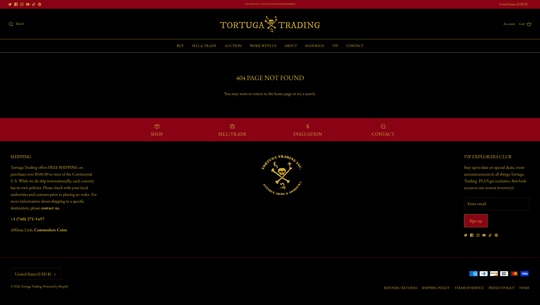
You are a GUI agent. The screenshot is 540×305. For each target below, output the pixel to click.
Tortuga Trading (31, 286)
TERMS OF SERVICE (469, 288)
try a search (306, 93)
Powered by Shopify (55, 286)
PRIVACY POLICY (501, 288)
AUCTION (233, 45)
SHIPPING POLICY (436, 288)
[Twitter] (10, 4)
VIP (335, 45)
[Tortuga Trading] (270, 24)
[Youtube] (27, 4)
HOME (524, 288)
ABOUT (291, 45)
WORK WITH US (263, 45)
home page (283, 93)
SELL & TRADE (204, 45)
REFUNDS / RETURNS (400, 288)
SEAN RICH (314, 45)
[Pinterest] (39, 4)
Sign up (476, 220)
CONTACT (354, 45)
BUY (180, 45)
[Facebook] (16, 4)
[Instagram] (21, 4)
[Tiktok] (33, 4)
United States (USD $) (513, 4)
